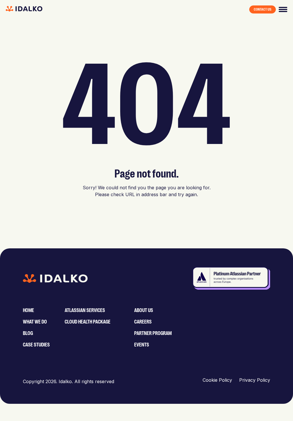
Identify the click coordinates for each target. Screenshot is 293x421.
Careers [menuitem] (143, 322)
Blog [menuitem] (28, 333)
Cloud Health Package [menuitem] (87, 322)
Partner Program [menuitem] (153, 333)
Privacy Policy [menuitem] (254, 380)
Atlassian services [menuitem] (85, 310)
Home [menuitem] (28, 310)
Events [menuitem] (141, 345)
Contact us (262, 9)
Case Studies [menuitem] (36, 345)
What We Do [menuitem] (35, 322)
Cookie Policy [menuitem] (217, 380)
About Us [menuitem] (143, 310)
